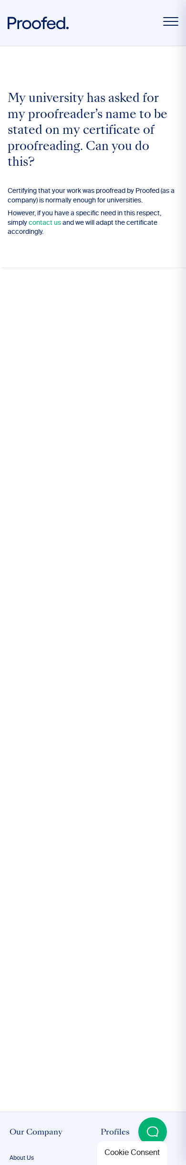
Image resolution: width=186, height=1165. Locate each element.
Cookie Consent (132, 1153)
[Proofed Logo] (38, 23)
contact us (45, 223)
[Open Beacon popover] (152, 1131)
